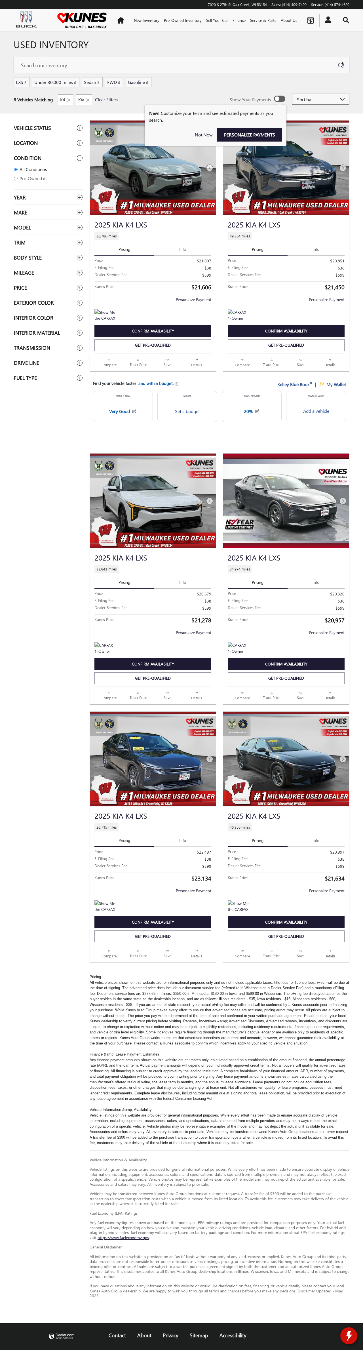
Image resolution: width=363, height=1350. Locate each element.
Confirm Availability (153, 331)
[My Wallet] (311, 20)
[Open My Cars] (327, 20)
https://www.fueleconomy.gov (123, 1237)
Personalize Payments (249, 135)
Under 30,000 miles (55, 82)
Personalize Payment (193, 299)
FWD (113, 82)
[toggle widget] (348, 1335)
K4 (62, 99)
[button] (152, 236)
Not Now (204, 135)
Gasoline (138, 82)
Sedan (91, 82)
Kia (81, 99)
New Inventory (146, 20)
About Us (289, 20)
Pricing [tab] (124, 249)
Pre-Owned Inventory (183, 20)
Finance (239, 20)
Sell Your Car (217, 20)
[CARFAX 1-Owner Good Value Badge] (105, 649)
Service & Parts (263, 20)
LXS (21, 82)
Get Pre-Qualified (153, 345)
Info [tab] (182, 249)
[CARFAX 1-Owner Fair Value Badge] (238, 316)
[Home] (31, 20)
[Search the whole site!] (346, 20)
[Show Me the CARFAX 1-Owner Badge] (105, 316)
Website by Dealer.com (61, 1337)
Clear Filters (106, 99)
